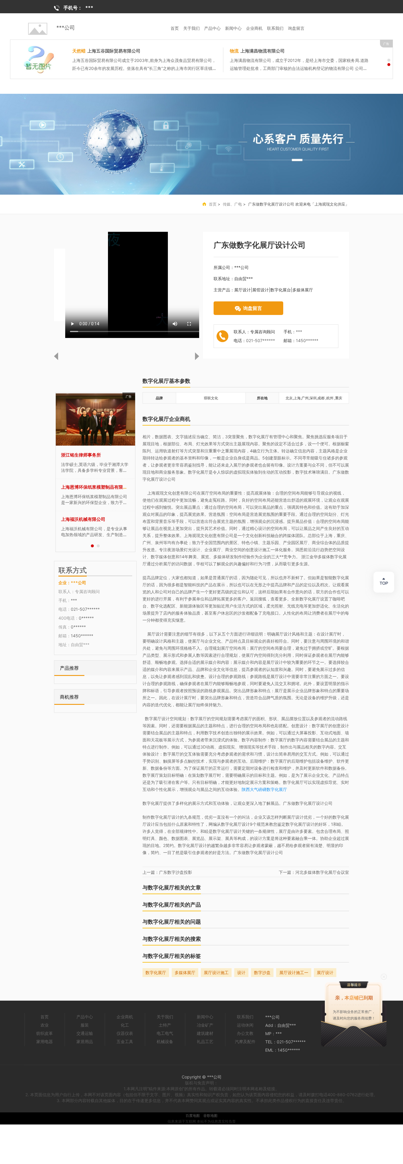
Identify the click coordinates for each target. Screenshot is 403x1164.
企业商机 (254, 28)
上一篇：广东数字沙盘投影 (167, 872)
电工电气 (165, 1033)
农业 (44, 1024)
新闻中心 (233, 28)
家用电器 (44, 1041)
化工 (125, 1024)
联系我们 (275, 28)
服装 (85, 1024)
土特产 (165, 1024)
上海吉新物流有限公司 (83, 519)
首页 (175, 28)
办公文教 (245, 1033)
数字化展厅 (155, 972)
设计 (241, 972)
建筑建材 (205, 1033)
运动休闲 (245, 1024)
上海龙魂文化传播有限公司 (87, 487)
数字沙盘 (262, 972)
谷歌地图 (210, 1115)
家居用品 (84, 1041)
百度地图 (193, 1115)
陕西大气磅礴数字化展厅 (264, 789)
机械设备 (165, 1041)
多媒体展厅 (185, 972)
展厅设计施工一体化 (293, 973)
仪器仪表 (125, 1033)
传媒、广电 (232, 204)
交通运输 (84, 1033)
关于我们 (191, 28)
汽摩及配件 (245, 1041)
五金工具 (125, 1041)
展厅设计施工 (216, 972)
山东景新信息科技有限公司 (87, 455)
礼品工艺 (205, 1041)
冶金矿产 (205, 1024)
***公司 (65, 27)
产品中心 (212, 28)
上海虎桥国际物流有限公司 (153, 51)
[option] (201, 144)
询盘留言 (296, 28)
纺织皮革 (44, 1033)
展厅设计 (325, 972)
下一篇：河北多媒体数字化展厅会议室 (314, 872)
